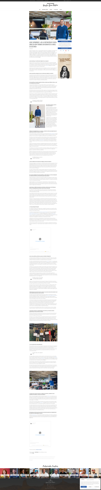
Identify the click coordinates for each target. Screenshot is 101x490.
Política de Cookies (54, 488)
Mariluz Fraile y (48, 295)
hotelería (35, 458)
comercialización (46, 456)
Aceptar (84, 486)
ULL (51, 261)
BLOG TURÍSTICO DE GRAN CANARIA (40, 0)
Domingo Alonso (34, 414)
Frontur (41, 402)
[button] (99, 479)
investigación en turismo (51, 458)
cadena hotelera (41, 456)
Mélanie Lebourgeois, (54, 295)
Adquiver (43, 358)
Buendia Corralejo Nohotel (43, 211)
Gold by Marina (31, 212)
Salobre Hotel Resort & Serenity (33, 213)
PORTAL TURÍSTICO (46, 0)
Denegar (90, 486)
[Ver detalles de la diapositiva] (5, 473)
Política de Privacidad (47, 488)
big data (37, 456)
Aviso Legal (51, 488)
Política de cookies (86, 488)
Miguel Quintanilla (52, 133)
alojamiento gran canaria (32, 456)
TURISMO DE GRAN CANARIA (32, 0)
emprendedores (31, 458)
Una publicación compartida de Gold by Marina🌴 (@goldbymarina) (40, 445)
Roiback (56, 357)
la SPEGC (48, 396)
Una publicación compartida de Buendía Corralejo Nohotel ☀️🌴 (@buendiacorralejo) (40, 251)
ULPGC (48, 261)
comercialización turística (52, 456)
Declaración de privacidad (91, 488)
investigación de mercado (44, 458)
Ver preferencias (97, 486)
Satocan (47, 65)
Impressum (95, 488)
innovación (39, 458)
